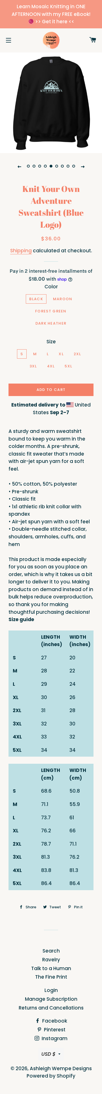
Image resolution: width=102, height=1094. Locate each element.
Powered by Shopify (51, 1075)
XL (61, 354)
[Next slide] (82, 166)
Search (51, 950)
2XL (77, 354)
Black (36, 299)
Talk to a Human (51, 968)
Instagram (54, 1038)
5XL (68, 366)
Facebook (54, 1020)
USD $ (48, 1054)
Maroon (63, 299)
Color (51, 286)
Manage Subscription (51, 999)
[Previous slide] (19, 166)
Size (51, 341)
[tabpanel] (51, 102)
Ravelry (51, 959)
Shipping (21, 250)
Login (51, 990)
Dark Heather (51, 323)
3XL (33, 366)
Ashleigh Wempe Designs (61, 1068)
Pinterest (54, 1029)
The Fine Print (51, 977)
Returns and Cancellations (51, 1007)
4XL (51, 366)
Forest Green (51, 311)
